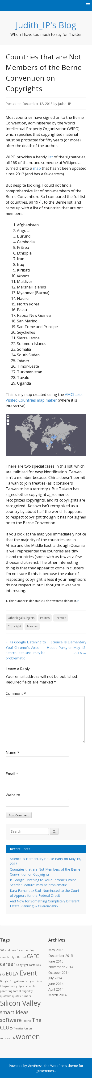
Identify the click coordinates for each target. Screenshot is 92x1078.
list (50, 157)
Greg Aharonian (19, 981)
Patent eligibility (23, 991)
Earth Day (35, 965)
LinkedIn (30, 986)
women (28, 1036)
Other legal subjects (21, 618)
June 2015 (55, 961)
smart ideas (14, 1012)
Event (28, 973)
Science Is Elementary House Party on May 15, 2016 (66, 647)
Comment (16, 693)
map (37, 168)
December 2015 (60, 955)
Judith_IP (64, 103)
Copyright (14, 626)
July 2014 (55, 978)
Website (13, 795)
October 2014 (58, 972)
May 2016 (55, 950)
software (11, 1019)
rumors (26, 996)
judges (20, 986)
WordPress (58, 1065)
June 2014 (55, 983)
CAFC (33, 956)
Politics (45, 618)
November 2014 (60, 967)
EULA (12, 973)
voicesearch (7, 1038)
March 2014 (57, 995)
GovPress (35, 1065)
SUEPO (27, 1021)
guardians (36, 981)
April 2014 (55, 989)
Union (28, 1028)
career (7, 963)
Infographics (7, 986)
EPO (2, 974)
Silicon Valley (20, 1003)
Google (4, 981)
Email (12, 773)
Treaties (60, 618)
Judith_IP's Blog (46, 25)
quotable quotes (10, 996)
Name (12, 752)
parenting (6, 991)
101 (2, 950)
